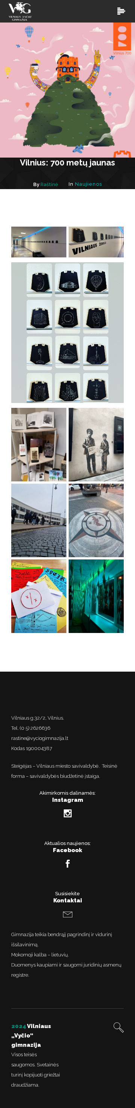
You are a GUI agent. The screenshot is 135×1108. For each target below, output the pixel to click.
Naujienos (88, 184)
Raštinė (49, 184)
